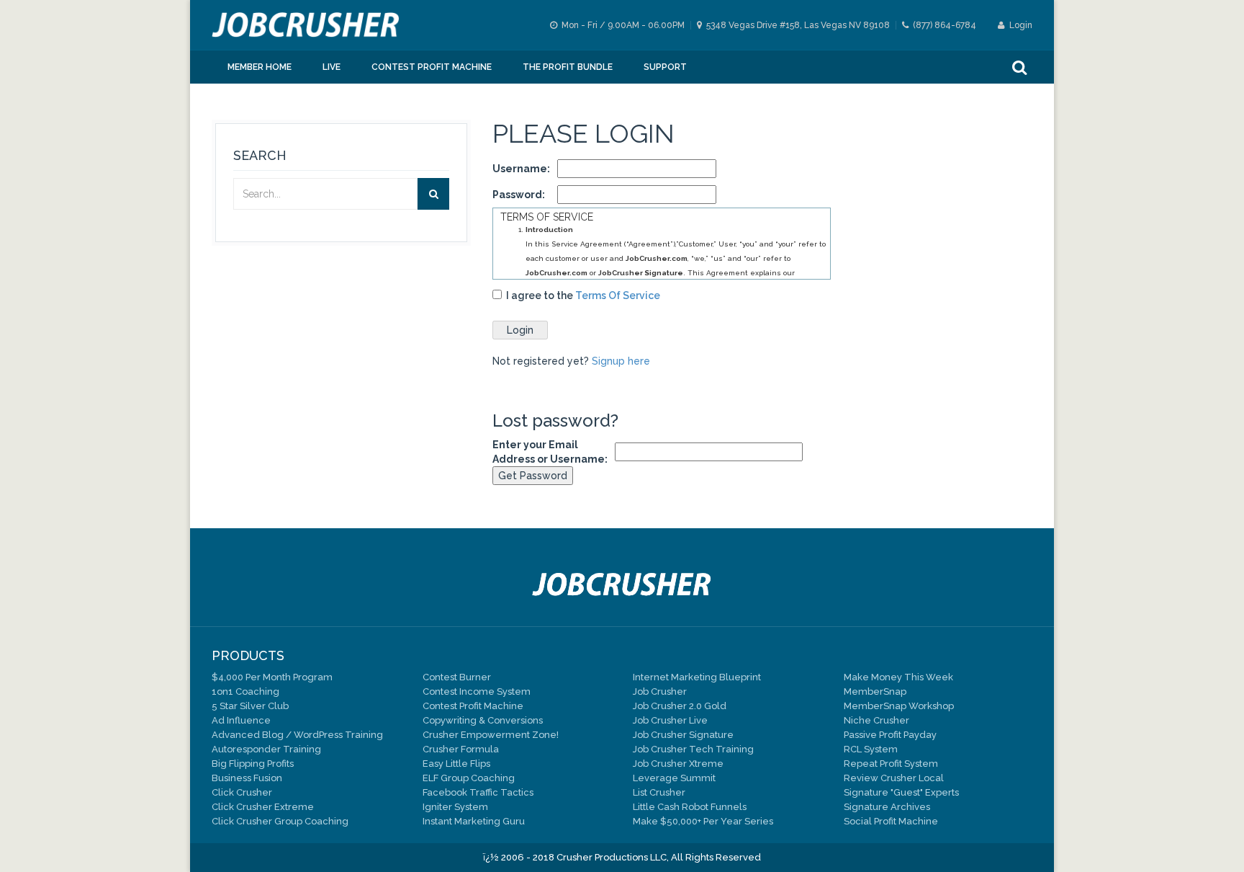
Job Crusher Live (670, 720)
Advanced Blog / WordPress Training (297, 734)
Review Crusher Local (894, 778)
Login (1019, 25)
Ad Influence (241, 720)
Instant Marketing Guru (474, 821)
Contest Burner (457, 677)
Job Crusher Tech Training (693, 749)
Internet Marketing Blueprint (697, 677)
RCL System (871, 749)
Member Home (259, 67)
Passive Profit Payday (890, 734)
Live (332, 67)
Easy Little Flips (456, 763)
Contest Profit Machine (431, 67)
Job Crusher (660, 691)
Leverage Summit (674, 778)
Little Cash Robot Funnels (690, 806)
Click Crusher (242, 792)
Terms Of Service (617, 295)
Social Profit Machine (891, 821)
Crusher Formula (461, 749)
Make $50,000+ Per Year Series (703, 821)
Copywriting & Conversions (483, 720)
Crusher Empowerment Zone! (491, 734)
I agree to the (581, 295)
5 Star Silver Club (250, 705)
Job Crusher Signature (683, 734)
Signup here (621, 361)
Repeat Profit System (891, 763)
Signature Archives (887, 806)
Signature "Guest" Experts (901, 792)
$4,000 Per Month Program (272, 677)
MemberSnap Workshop (899, 705)
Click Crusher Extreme (263, 806)
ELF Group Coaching (469, 778)
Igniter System (455, 806)
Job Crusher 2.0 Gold (679, 705)
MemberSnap (875, 691)
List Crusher (659, 792)
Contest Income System (477, 691)
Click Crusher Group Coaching (280, 821)
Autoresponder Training (266, 749)
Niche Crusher (876, 720)
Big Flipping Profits (253, 763)
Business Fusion (247, 778)
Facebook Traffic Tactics (478, 792)
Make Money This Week (898, 677)
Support (665, 67)
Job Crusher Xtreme (678, 763)
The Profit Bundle (568, 67)
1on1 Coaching (245, 691)
